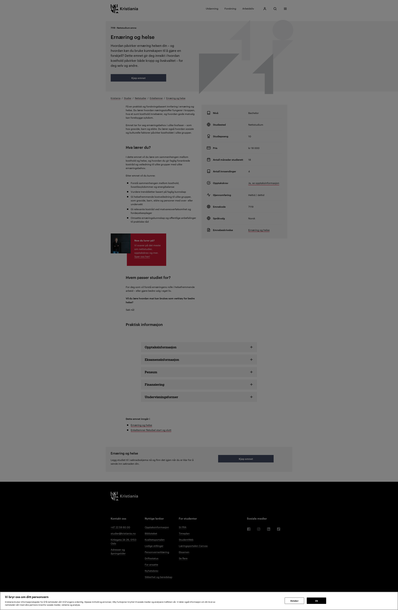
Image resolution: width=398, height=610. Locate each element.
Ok (316, 600)
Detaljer (294, 600)
